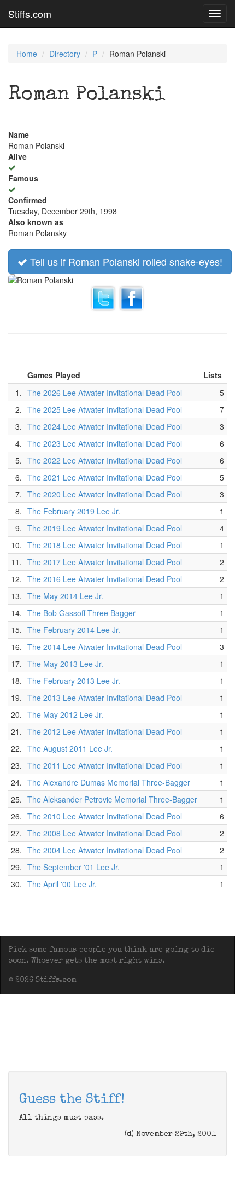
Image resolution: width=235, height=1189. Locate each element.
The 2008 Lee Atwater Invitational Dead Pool (104, 833)
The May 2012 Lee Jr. (65, 714)
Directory (64, 53)
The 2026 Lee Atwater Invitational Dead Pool (104, 392)
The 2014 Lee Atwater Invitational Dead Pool (104, 646)
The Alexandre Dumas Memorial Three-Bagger (108, 782)
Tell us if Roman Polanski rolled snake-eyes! (124, 261)
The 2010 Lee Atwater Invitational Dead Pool (104, 816)
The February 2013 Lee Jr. (73, 680)
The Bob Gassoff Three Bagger (81, 612)
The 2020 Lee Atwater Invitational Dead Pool (104, 494)
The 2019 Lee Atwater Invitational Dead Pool (104, 528)
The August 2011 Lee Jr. (70, 748)
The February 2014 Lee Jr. (73, 629)
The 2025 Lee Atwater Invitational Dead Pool (104, 409)
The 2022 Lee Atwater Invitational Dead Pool (104, 460)
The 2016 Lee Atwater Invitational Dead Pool (104, 578)
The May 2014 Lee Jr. (65, 595)
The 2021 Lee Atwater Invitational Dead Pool (104, 477)
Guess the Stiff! (72, 1099)
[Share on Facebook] (132, 296)
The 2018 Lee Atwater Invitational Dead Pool (104, 545)
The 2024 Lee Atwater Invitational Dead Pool (104, 426)
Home (26, 53)
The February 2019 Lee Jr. (73, 511)
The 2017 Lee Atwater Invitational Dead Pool (104, 562)
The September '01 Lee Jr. (73, 867)
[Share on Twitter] (103, 296)
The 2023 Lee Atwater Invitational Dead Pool (104, 443)
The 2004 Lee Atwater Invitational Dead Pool (104, 850)
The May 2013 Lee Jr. (65, 663)
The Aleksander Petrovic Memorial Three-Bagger (112, 799)
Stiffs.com (29, 14)
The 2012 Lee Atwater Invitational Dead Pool (104, 731)
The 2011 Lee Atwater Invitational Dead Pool (104, 765)
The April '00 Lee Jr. (62, 883)
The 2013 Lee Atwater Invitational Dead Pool (104, 697)
